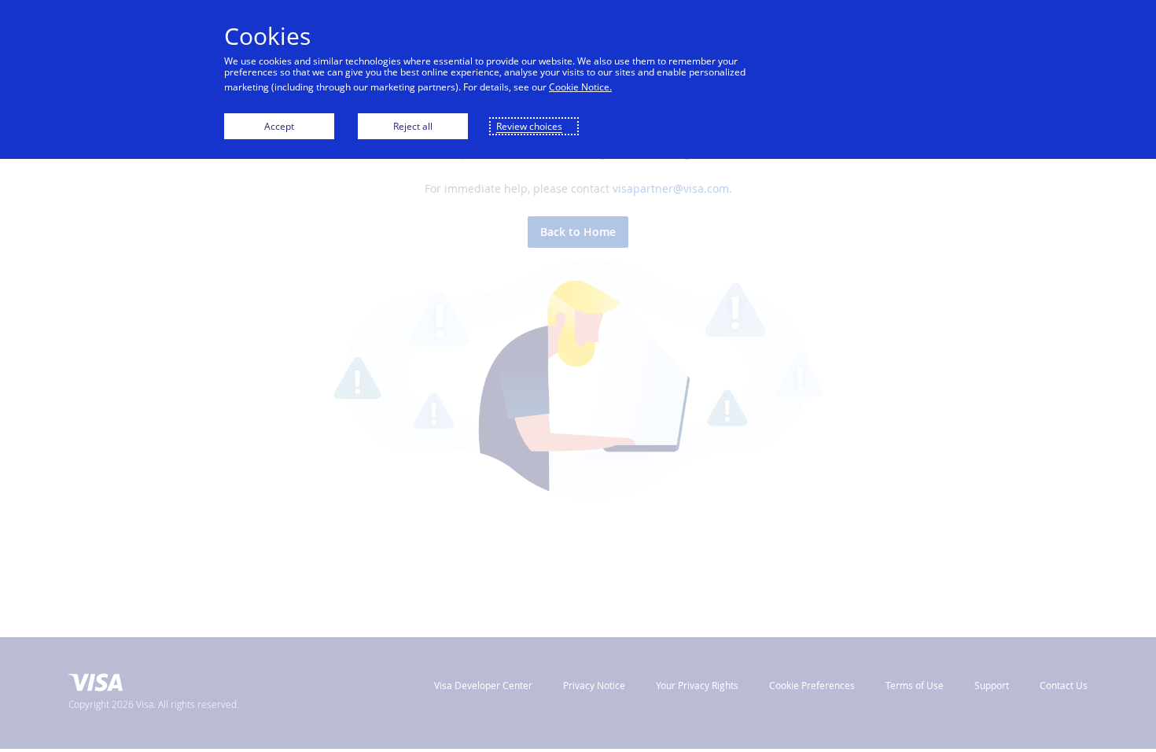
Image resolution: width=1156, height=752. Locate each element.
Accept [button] (279, 126)
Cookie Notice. (580, 87)
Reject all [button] (413, 126)
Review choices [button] (529, 126)
